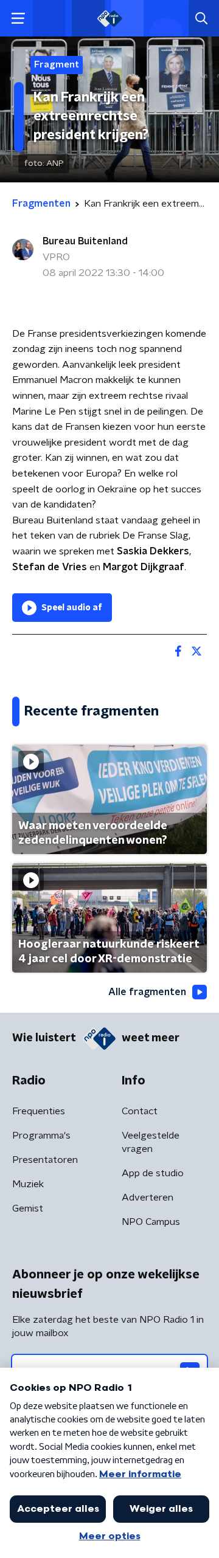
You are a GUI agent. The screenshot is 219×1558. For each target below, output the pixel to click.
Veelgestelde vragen (150, 1142)
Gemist (27, 1208)
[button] (18, 18)
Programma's (41, 1135)
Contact (140, 1111)
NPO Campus (151, 1222)
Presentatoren (45, 1160)
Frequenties (38, 1111)
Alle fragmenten (147, 992)
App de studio (153, 1173)
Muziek (28, 1184)
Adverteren (147, 1197)
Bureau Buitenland (85, 241)
